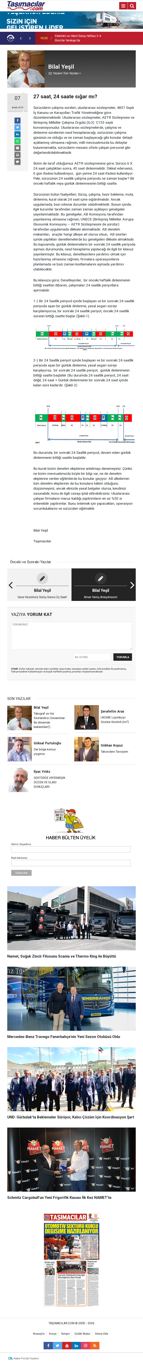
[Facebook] (17, 121)
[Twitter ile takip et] (57, 1345)
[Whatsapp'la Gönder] (17, 141)
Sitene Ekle (101, 1333)
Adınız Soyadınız (21, 844)
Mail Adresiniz (19, 857)
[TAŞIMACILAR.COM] (26, 5)
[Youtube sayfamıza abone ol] (67, 1345)
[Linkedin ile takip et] (76, 1345)
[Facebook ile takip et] (48, 1345)
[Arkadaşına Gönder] (17, 148)
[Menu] (123, 5)
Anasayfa (39, 1333)
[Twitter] (17, 127)
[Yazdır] (17, 155)
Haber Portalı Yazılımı (26, 1358)
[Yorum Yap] (17, 162)
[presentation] (20, 38)
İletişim (65, 1333)
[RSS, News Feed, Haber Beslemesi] (94, 1345)
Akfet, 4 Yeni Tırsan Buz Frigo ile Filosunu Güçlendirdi (76, 38)
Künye (53, 1333)
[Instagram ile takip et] (85, 1345)
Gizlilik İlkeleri (82, 1333)
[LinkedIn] (17, 134)
